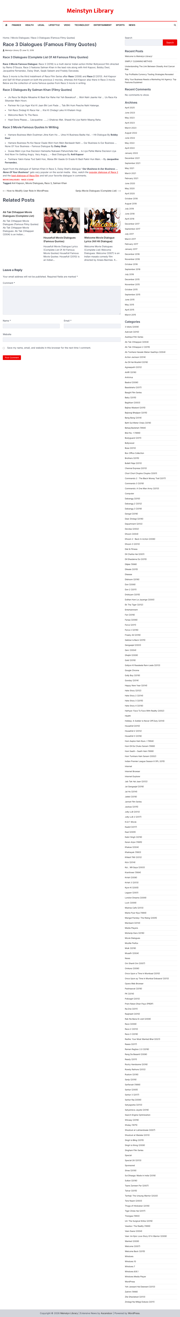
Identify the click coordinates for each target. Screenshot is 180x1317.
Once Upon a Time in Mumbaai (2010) (142, 973)
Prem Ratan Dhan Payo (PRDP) (139, 1004)
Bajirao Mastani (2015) (135, 407)
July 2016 (129, 274)
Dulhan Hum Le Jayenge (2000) (139, 599)
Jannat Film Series (133, 801)
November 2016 (132, 259)
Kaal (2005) (130, 832)
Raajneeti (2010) (132, 1014)
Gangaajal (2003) (133, 645)
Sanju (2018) (131, 1079)
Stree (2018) (130, 1170)
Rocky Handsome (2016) (136, 1064)
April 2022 (130, 148)
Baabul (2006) (131, 382)
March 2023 (130, 128)
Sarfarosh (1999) (132, 1084)
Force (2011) (130, 625)
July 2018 (129, 208)
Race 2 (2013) (131, 1029)
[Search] (175, 25)
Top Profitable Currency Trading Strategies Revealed (149, 74)
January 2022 (131, 153)
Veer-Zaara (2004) (133, 1231)
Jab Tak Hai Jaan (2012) (136, 781)
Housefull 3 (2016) (133, 736)
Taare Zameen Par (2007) (137, 1185)
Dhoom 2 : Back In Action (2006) (140, 539)
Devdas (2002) (132, 529)
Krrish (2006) (131, 877)
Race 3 (48, 183)
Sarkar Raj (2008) (133, 1100)
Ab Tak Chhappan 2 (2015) (137, 347)
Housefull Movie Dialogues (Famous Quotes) (59, 239)
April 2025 (130, 107)
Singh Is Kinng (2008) (135, 1145)
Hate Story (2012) (133, 690)
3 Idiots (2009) (132, 327)
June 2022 (130, 138)
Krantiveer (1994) (133, 872)
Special (128, 1155)
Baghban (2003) (132, 402)
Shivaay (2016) (132, 1120)
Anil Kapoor (18, 183)
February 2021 (131, 178)
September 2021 (132, 163)
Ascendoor (106, 1313)
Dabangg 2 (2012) (133, 503)
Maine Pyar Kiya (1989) (135, 913)
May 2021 (129, 168)
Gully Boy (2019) (132, 675)
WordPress (130, 1281)
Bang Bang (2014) (133, 418)
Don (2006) (130, 584)
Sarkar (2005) (131, 1089)
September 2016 (132, 269)
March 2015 (130, 314)
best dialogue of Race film (25, 175)
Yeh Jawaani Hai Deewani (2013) (140, 1286)
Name (7, 320)
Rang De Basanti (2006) (136, 1054)
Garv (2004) (130, 650)
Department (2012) (133, 524)
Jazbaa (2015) (131, 806)
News (132, 25)
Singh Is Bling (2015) (134, 1140)
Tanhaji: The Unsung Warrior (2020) (141, 1195)
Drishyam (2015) (132, 594)
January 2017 (131, 249)
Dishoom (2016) (132, 579)
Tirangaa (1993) (132, 1216)
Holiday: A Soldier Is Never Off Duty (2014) (144, 721)
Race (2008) (131, 1024)
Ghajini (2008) (131, 655)
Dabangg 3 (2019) (133, 508)
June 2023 (130, 112)
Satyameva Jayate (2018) (137, 1110)
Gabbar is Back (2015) (135, 640)
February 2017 (131, 244)
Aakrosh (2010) (132, 332)
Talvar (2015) (131, 1190)
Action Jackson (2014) (135, 357)
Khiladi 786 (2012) (133, 857)
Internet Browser (132, 771)
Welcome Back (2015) (135, 1251)
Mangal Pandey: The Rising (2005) (141, 918)
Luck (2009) (130, 902)
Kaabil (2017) (131, 827)
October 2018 (131, 198)
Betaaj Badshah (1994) (135, 428)
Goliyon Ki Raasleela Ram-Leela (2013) (142, 665)
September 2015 (132, 294)
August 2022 (131, 133)
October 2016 (131, 264)
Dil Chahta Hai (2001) (134, 554)
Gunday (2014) (132, 680)
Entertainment (103, 25)
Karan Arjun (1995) (133, 842)
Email (67, 320)
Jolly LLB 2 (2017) (133, 817)
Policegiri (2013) (132, 998)
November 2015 (132, 284)
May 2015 (129, 304)
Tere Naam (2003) (133, 1201)
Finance (16, 25)
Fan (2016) (130, 615)
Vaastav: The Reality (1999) (137, 1226)
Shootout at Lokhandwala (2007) (140, 1130)
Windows (129, 1256)
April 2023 (130, 123)
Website (7, 334)
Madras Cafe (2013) (134, 908)
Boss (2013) (130, 448)
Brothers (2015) (132, 458)
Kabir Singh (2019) (133, 837)
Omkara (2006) (132, 968)
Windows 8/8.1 (131, 1271)
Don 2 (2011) (131, 589)
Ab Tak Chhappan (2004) (137, 342)
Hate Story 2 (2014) (134, 695)
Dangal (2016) (131, 513)
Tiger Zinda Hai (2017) (135, 1211)
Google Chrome (132, 670)
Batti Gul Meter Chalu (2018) (138, 423)
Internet (128, 766)
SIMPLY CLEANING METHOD (138, 61)
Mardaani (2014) (132, 923)
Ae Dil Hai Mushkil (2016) (136, 362)
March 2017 (130, 239)
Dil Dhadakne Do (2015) (136, 559)
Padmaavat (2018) (133, 988)
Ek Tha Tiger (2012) (134, 604)
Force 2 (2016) (131, 630)
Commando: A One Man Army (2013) (142, 488)
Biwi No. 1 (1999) (132, 433)
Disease (128, 574)
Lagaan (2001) (131, 892)
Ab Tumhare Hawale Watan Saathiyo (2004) (145, 352)
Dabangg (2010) (132, 498)
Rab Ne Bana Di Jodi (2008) (138, 1019)
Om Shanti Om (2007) (135, 963)
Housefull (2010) (132, 726)
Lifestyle (54, 25)
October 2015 (131, 289)
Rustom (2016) (131, 1074)
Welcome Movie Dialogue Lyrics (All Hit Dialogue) (99, 239)
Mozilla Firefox (131, 943)
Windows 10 (130, 1261)
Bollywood (129, 443)
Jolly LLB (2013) (132, 812)
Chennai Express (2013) (136, 468)
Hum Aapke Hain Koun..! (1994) (139, 741)
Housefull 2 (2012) (133, 731)
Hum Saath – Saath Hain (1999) (139, 751)
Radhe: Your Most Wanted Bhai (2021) (142, 1039)
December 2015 (132, 279)
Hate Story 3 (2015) (134, 700)
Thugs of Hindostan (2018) (137, 1206)
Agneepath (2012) (133, 367)
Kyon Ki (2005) (132, 887)
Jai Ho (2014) (131, 791)
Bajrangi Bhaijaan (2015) (136, 412)
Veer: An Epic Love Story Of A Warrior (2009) (146, 1236)
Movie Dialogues (11, 180)
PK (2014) (129, 993)
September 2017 (132, 229)
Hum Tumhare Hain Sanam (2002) (140, 756)
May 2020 (130, 188)
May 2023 (130, 117)
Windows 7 (130, 1266)
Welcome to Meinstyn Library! (138, 56)
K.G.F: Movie (130, 822)
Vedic (67, 25)
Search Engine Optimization (137, 1115)
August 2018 (131, 203)
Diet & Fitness (131, 549)
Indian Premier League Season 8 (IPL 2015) (145, 761)
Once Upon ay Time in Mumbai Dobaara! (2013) (147, 978)
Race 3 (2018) (27, 180)
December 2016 (132, 254)
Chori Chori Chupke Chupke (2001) (141, 473)
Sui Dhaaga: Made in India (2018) (140, 1175)
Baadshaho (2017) (133, 387)
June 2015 (129, 299)
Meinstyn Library (90, 10)
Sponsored (130, 1165)
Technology (82, 25)
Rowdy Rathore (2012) (135, 1069)
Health (29, 25)
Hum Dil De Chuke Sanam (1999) (140, 746)
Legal (41, 25)
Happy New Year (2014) (136, 685)
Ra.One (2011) (131, 1009)
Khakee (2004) (132, 847)
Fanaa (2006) (131, 620)
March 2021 (130, 173)
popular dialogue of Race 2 (103, 172)
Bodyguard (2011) (133, 438)
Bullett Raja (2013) (133, 463)
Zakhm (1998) (131, 1291)
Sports (120, 25)
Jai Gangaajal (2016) (134, 786)
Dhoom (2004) (131, 534)
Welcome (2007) (132, 1246)
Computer (129, 493)
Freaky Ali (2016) (133, 635)
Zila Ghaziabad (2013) (135, 1297)
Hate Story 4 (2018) (134, 705)
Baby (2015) (130, 397)
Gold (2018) (130, 660)
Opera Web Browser (134, 983)
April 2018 (129, 219)
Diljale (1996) (131, 564)
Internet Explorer (132, 776)
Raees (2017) (131, 1044)
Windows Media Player (135, 1276)
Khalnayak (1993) (133, 852)
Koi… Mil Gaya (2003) (135, 867)
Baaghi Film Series (133, 392)
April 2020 (130, 193)
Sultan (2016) (131, 1180)
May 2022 (130, 143)
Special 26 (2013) (133, 1160)
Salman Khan (60, 183)
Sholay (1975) (131, 1125)
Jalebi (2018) (131, 796)
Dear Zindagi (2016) (134, 519)
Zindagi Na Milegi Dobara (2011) (140, 1302)
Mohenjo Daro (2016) (134, 933)
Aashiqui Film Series (134, 337)
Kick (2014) (130, 862)
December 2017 (132, 224)
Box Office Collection (134, 453)
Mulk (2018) (130, 948)
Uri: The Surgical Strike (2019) (139, 1221)
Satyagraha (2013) (133, 1105)
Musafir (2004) (132, 953)
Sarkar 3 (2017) (132, 1094)
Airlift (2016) (130, 372)
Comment (9, 283)
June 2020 (130, 183)
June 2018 (130, 213)
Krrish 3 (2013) (132, 882)
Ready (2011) (131, 1059)
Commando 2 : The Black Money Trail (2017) (145, 478)
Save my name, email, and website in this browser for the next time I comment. (49, 347)
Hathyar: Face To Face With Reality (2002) (144, 711)
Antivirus (129, 377)
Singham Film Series (134, 1150)
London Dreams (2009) (135, 897)
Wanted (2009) (132, 1241)
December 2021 (132, 158)
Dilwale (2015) (131, 569)
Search (128, 37)
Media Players (131, 928)
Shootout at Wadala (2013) (137, 1135)
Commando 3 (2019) (134, 483)
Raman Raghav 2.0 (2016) (137, 1049)
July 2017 (129, 234)
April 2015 (129, 309)
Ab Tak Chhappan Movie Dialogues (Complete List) (18, 214)
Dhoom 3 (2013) (132, 544)
